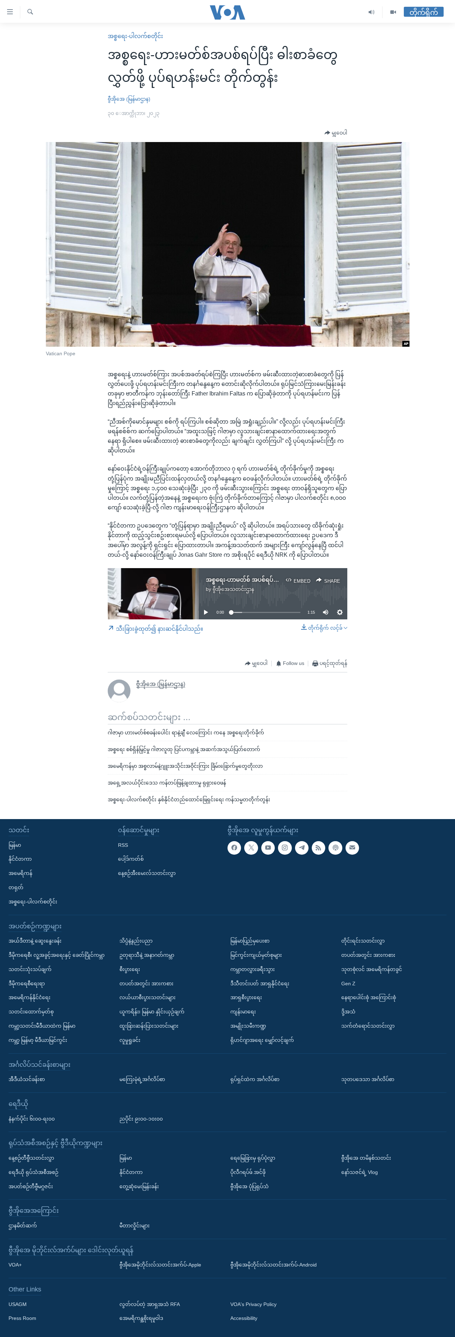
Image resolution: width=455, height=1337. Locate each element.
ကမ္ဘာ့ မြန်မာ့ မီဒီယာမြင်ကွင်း (38, 1040)
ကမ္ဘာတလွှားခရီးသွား (252, 969)
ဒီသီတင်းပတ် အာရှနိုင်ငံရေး (259, 983)
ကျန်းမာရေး (243, 1011)
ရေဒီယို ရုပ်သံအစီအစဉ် (33, 1172)
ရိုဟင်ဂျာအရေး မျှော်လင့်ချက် (262, 1040)
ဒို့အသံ (348, 1011)
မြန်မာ (15, 845)
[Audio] (371, 12)
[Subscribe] (352, 848)
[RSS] (318, 848)
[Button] (336, 133)
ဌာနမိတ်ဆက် (23, 1225)
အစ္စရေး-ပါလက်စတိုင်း (135, 36)
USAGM (18, 1304)
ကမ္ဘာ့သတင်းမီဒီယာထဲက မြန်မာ (42, 1026)
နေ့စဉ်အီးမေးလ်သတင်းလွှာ (147, 873)
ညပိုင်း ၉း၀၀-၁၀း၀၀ (141, 1119)
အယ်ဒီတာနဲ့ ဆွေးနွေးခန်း (35, 941)
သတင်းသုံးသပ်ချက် (30, 969)
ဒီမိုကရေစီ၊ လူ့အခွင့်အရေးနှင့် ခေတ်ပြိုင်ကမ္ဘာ (57, 955)
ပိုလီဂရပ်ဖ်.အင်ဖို (248, 1172)
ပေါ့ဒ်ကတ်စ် (131, 859)
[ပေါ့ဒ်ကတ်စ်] (335, 848)
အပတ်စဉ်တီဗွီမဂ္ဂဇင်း (31, 1186)
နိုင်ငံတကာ (20, 859)
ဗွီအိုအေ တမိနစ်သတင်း (366, 1158)
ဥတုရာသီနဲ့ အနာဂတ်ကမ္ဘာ (146, 955)
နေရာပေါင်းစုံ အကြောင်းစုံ (368, 997)
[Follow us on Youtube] (268, 848)
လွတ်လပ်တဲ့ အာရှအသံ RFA (149, 1304)
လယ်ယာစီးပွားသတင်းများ (147, 997)
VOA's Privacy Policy (253, 1304)
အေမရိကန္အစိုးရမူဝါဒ (141, 1318)
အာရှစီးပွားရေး (246, 997)
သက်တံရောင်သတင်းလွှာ (368, 1026)
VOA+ (15, 1265)
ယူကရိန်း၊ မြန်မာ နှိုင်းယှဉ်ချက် (151, 1011)
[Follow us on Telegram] (302, 848)
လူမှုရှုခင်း (129, 1040)
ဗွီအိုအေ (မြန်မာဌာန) (129, 99)
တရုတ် (16, 887)
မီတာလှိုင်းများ (134, 1225)
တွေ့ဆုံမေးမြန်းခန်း (139, 1186)
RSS (123, 845)
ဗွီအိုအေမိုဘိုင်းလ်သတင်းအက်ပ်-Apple (160, 1265)
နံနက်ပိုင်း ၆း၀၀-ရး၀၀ (32, 1119)
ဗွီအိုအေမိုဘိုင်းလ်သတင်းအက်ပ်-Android (273, 1265)
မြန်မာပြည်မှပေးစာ (249, 941)
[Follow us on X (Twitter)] (251, 848)
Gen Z (348, 983)
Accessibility (243, 1318)
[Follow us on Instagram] (284, 848)
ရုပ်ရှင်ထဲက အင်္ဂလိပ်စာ (254, 1079)
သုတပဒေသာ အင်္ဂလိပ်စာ (367, 1079)
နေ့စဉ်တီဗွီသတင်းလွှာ (31, 1158)
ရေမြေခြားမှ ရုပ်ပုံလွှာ (252, 1158)
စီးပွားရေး (129, 969)
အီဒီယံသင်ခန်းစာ (27, 1079)
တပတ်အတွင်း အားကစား (146, 983)
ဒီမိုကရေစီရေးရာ (27, 983)
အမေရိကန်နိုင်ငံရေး (29, 997)
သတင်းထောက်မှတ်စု (31, 1011)
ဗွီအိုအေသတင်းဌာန (233, 589)
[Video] (393, 12)
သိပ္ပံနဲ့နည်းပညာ (135, 941)
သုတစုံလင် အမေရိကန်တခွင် (371, 969)
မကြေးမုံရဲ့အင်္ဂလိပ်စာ (142, 1079)
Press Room (22, 1318)
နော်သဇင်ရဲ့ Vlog (359, 1172)
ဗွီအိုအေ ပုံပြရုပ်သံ (249, 1186)
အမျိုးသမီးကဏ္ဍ (248, 1026)
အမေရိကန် (20, 873)
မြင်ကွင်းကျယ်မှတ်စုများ (256, 955)
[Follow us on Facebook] (234, 848)
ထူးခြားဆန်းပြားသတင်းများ (148, 1026)
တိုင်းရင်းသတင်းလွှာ (363, 941)
